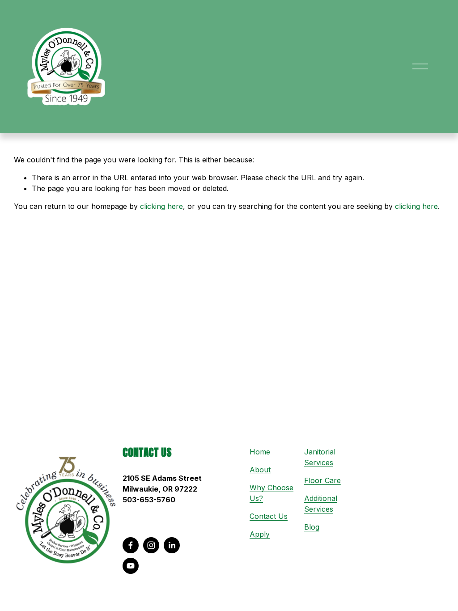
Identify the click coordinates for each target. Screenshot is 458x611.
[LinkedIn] (172, 545)
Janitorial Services (319, 457)
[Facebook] (131, 545)
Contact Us (269, 516)
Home (260, 451)
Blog (311, 526)
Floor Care (322, 480)
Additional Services (320, 503)
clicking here (161, 206)
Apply (260, 534)
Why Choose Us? (271, 493)
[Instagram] (151, 545)
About (260, 469)
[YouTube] (131, 566)
